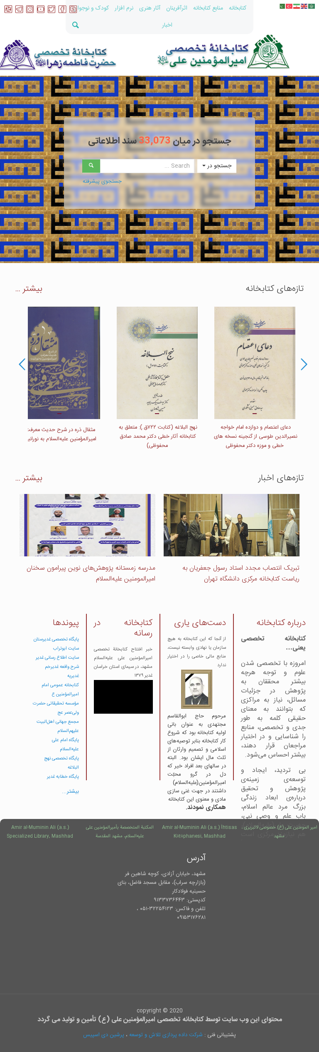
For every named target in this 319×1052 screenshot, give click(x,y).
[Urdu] (282, 6)
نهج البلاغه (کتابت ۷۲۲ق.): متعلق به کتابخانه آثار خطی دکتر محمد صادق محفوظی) (157, 436)
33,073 (155, 141)
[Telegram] (19, 12)
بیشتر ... (28, 289)
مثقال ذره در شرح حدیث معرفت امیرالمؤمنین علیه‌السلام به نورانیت (59, 435)
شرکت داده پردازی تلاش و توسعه (166, 1035)
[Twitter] (51, 12)
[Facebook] (62, 12)
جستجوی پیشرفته (102, 181)
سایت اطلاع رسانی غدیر (57, 658)
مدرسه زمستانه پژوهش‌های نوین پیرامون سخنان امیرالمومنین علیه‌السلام (91, 574)
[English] (304, 6)
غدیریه (73, 676)
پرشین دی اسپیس (103, 1035)
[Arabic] (312, 6)
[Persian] (297, 6)
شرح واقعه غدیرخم (62, 667)
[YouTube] (41, 12)
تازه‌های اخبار (281, 478)
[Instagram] (30, 12)
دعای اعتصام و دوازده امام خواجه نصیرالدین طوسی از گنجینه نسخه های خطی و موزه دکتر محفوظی (254, 436)
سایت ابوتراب (66, 649)
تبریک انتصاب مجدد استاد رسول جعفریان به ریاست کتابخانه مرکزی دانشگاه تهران (240, 574)
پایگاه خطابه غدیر (63, 777)
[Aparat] (8, 12)
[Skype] (73, 12)
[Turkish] (289, 6)
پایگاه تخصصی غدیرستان (56, 639)
